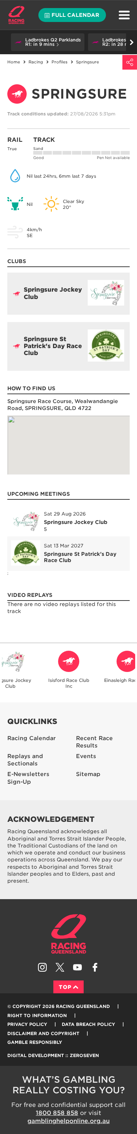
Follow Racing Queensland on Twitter (60, 967)
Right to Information (37, 1015)
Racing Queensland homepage (69, 934)
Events (86, 756)
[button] (47, 42)
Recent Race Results (94, 742)
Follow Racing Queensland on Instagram (42, 967)
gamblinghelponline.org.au (68, 1121)
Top (65, 987)
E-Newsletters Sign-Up (28, 778)
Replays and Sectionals (25, 760)
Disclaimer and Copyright (43, 1033)
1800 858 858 (57, 1112)
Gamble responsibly (34, 1042)
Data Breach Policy (88, 1024)
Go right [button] (131, 42)
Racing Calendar (31, 738)
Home (16, 15)
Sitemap (88, 774)
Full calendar (75, 15)
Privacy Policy (27, 1024)
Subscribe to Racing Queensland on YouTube (77, 967)
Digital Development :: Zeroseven (53, 1055)
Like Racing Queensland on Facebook (95, 967)
